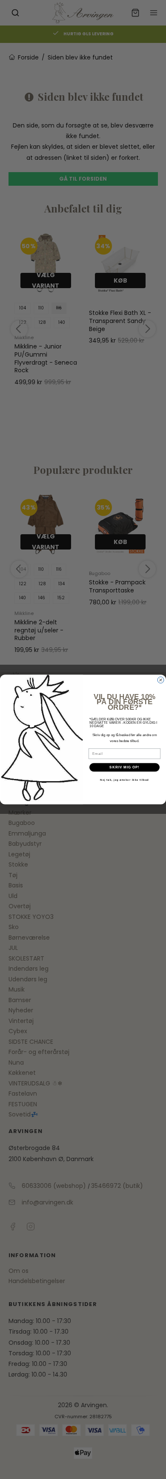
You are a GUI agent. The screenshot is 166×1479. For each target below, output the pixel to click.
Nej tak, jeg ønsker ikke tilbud (124, 780)
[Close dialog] (160, 680)
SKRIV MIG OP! (124, 767)
